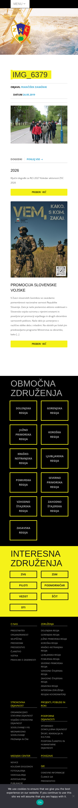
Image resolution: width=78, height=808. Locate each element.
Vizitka (14, 655)
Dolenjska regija (50, 630)
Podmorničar (54, 585)
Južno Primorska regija (54, 638)
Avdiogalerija (18, 779)
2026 (15, 170)
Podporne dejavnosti (48, 717)
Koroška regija (49, 643)
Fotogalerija (18, 770)
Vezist (23, 596)
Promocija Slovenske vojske (34, 287)
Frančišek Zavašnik (29, 87)
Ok (40, 802)
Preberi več (39, 192)
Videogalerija (18, 774)
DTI (23, 607)
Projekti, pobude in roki (53, 704)
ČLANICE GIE (47, 776)
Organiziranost (19, 634)
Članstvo (16, 651)
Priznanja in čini (19, 739)
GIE (43, 766)
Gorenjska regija (50, 634)
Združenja (47, 624)
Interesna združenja (52, 690)
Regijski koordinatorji (53, 694)
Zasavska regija (49, 686)
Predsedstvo (18, 647)
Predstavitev (18, 630)
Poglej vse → (35, 159)
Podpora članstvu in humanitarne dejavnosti (53, 744)
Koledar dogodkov (22, 766)
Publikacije (17, 783)
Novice (14, 762)
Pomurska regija (50, 659)
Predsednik (17, 643)
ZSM (54, 574)
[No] (73, 796)
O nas (14, 624)
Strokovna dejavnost (18, 704)
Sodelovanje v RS (20, 727)
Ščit (55, 596)
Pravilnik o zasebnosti (23, 659)
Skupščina (16, 638)
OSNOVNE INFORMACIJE (53, 772)
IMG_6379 (30, 74)
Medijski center (20, 755)
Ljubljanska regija (51, 654)
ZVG (23, 574)
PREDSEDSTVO (48, 781)
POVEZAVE (47, 755)
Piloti (23, 585)
